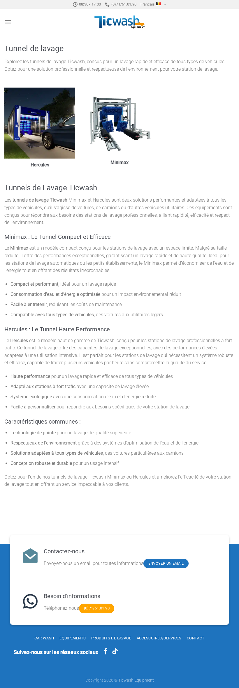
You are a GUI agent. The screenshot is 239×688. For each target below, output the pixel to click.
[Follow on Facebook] (106, 651)
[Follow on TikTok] (115, 651)
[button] (7, 22)
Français (147, 4)
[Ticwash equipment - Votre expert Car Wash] (119, 22)
